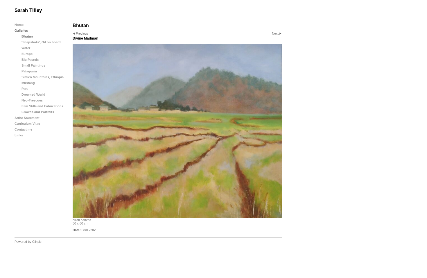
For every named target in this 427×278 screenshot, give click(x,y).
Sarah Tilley (28, 10)
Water (25, 48)
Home (19, 24)
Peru (24, 88)
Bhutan (27, 36)
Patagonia (29, 71)
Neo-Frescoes (32, 100)
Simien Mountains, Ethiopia (42, 77)
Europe (27, 54)
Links (19, 135)
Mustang (28, 83)
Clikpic (37, 241)
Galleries (21, 30)
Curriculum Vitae (27, 123)
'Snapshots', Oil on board (41, 42)
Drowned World (33, 94)
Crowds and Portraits (37, 112)
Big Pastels (30, 59)
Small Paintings (33, 65)
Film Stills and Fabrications (42, 106)
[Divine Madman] (177, 131)
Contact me (23, 129)
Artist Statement (27, 118)
